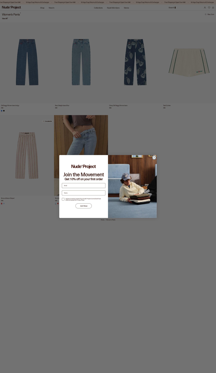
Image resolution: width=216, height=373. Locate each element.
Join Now (83, 206)
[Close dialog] (154, 157)
